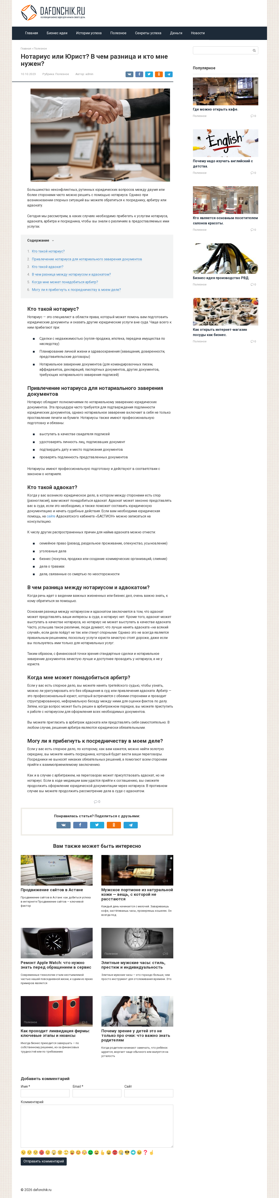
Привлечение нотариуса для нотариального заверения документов (87, 259)
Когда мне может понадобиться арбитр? (65, 282)
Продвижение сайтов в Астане (52, 889)
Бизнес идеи (57, 33)
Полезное (118, 33)
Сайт (128, 1086)
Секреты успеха (148, 33)
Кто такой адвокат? (47, 267)
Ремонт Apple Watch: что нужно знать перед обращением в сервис (56, 965)
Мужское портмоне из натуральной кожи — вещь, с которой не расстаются (137, 894)
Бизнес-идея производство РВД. (221, 278)
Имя (25, 1086)
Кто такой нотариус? (48, 251)
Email (78, 1086)
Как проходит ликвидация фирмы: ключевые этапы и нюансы (55, 1033)
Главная (31, 33)
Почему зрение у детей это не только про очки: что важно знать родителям (135, 1035)
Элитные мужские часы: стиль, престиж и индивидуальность (133, 965)
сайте (51, 516)
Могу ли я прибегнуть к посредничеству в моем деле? (76, 290)
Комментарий (32, 1102)
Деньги (176, 33)
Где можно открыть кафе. (215, 109)
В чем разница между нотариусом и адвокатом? (71, 274)
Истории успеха (89, 33)
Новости (198, 33)
